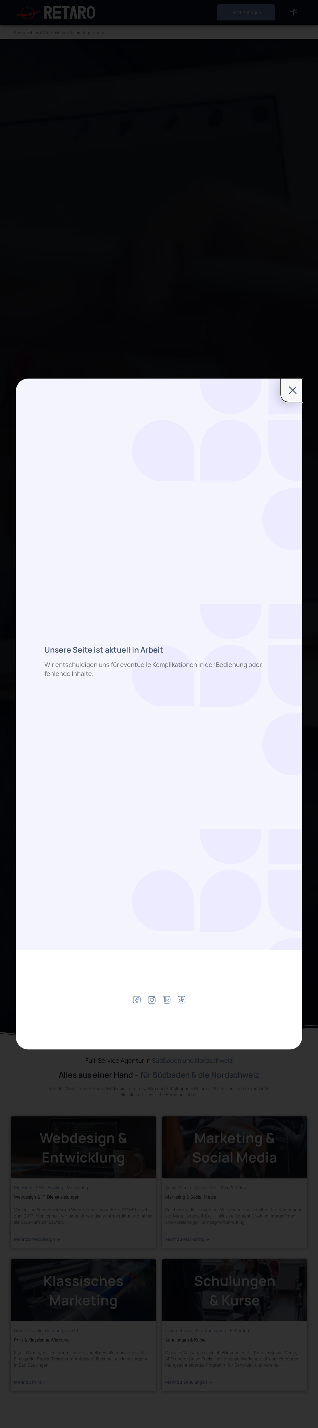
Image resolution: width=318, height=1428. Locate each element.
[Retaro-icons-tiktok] (181, 999)
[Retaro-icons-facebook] (136, 999)
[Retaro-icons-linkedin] (166, 999)
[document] (159, 714)
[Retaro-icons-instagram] (151, 999)
